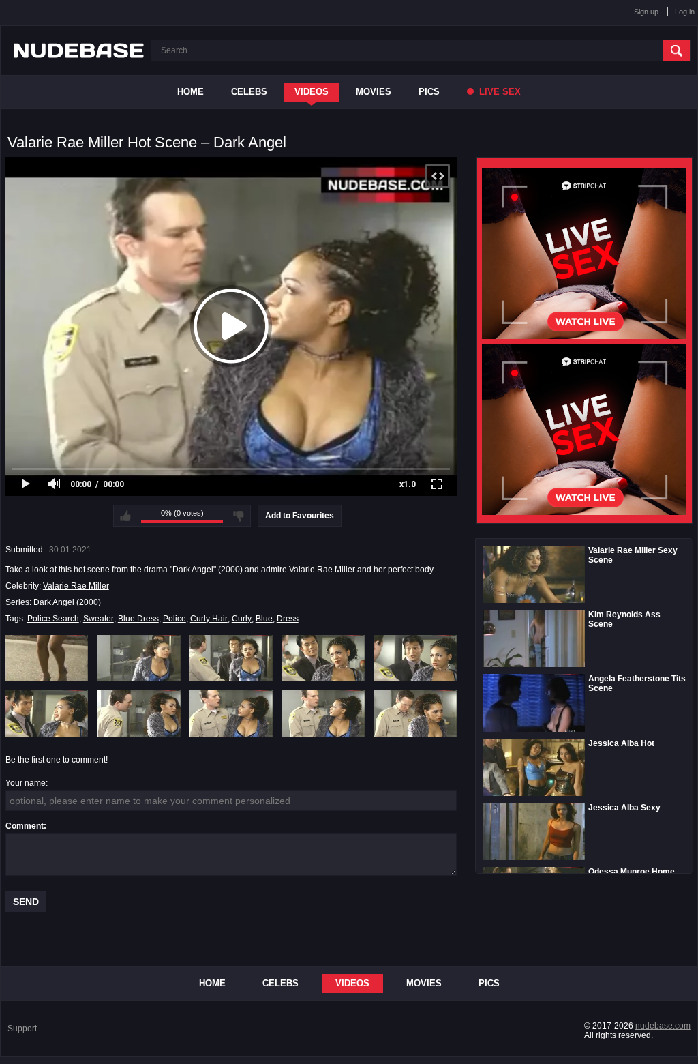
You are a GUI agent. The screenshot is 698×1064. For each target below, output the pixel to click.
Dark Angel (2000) (67, 602)
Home (190, 92)
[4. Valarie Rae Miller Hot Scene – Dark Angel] (323, 658)
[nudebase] (79, 50)
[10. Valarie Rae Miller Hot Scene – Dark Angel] (415, 713)
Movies (373, 92)
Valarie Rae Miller (76, 586)
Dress (288, 618)
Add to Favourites (299, 515)
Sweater (98, 618)
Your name (25, 783)
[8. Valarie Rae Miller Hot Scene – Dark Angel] (231, 713)
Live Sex (498, 92)
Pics (429, 92)
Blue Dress (138, 618)
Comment (24, 826)
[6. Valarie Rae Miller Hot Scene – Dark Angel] (47, 713)
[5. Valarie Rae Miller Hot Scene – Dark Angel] (415, 658)
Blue (264, 618)
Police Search (53, 618)
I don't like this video (238, 515)
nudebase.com (663, 1026)
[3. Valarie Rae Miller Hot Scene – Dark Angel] (231, 658)
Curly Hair (209, 618)
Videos (311, 92)
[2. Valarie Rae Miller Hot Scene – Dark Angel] (139, 658)
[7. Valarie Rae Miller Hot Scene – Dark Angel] (139, 713)
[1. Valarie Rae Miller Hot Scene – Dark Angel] (47, 658)
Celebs (249, 92)
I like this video (125, 515)
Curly (242, 618)
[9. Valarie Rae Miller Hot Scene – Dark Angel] (323, 713)
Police (174, 618)
